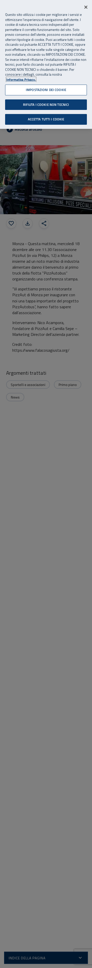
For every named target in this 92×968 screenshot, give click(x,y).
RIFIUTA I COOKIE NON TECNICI (46, 104)
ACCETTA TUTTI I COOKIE (46, 119)
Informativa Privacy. (21, 79)
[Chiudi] (85, 7)
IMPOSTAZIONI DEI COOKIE (46, 89)
